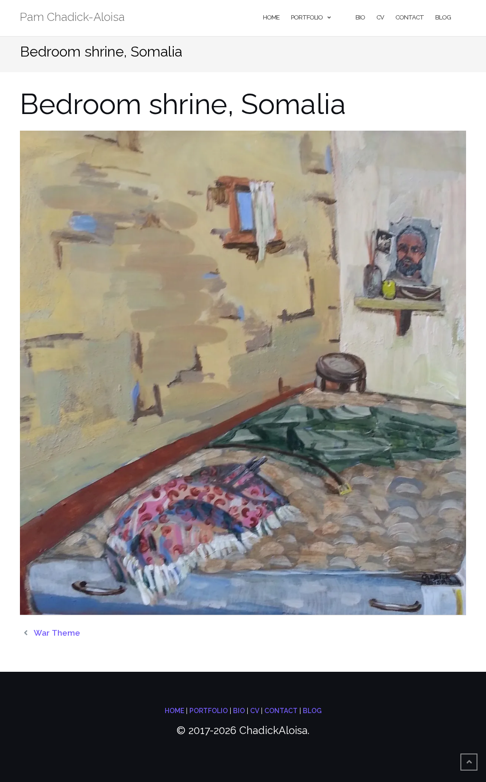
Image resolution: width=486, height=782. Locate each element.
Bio (360, 17)
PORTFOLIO (208, 711)
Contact (409, 17)
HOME (174, 711)
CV (380, 17)
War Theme (57, 633)
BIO (239, 711)
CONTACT (281, 711)
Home (271, 17)
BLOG (312, 711)
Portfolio (307, 17)
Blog (443, 17)
